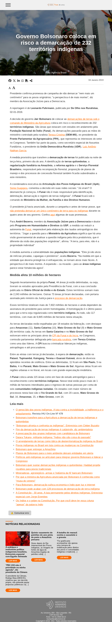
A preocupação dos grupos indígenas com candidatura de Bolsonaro (53, 433)
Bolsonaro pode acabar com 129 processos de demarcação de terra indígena (58, 488)
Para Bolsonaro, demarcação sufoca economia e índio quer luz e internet (55, 484)
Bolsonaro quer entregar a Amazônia (35, 449)
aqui (52, 214)
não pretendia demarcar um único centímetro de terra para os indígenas (49, 210)
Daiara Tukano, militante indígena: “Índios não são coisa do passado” (53, 437)
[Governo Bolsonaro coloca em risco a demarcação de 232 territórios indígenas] (31, 80)
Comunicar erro (20, 513)
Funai (28, 229)
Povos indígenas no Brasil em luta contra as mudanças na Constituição (54, 445)
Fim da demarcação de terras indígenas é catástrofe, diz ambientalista (54, 429)
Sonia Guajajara (18, 188)
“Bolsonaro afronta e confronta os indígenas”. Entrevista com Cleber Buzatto (57, 425)
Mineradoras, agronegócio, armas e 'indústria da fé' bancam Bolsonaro (54, 473)
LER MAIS (13, 561)
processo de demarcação (68, 298)
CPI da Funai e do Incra (65, 335)
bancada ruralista (61, 339)
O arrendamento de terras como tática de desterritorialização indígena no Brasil (59, 441)
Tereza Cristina (56, 134)
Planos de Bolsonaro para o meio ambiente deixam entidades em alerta (54, 453)
